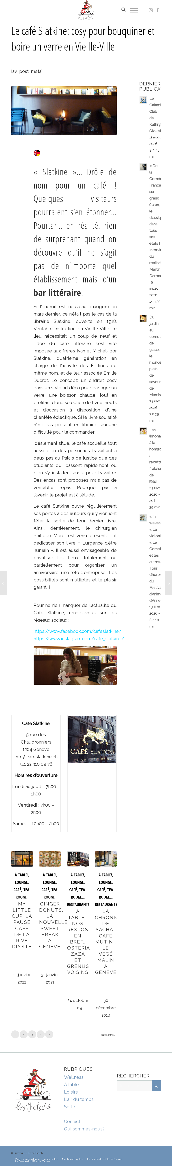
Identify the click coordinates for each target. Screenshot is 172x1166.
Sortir (69, 1106)
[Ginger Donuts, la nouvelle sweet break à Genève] (50, 859)
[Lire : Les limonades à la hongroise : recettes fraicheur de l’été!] (143, 431)
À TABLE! (21, 875)
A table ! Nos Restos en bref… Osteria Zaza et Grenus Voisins (78, 941)
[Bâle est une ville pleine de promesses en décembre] (168, 583)
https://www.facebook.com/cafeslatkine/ (77, 631)
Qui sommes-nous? (84, 1129)
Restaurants (78, 904)
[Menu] (132, 10)
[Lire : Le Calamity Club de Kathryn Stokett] (143, 100)
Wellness (74, 1077)
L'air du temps (79, 1099)
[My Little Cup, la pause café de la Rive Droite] (22, 859)
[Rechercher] (121, 10)
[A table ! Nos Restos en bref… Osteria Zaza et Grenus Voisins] (78, 859)
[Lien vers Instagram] (150, 10)
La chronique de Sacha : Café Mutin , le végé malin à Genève (111, 941)
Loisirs (71, 1092)
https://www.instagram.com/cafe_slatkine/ (79, 638)
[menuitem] (121, 10)
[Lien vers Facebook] (157, 10)
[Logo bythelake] (86, 10)
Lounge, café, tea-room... (22, 890)
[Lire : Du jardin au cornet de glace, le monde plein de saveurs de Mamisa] (143, 318)
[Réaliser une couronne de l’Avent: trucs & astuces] (3, 583)
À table (71, 1084)
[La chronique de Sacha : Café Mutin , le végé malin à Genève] (106, 859)
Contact (72, 1121)
